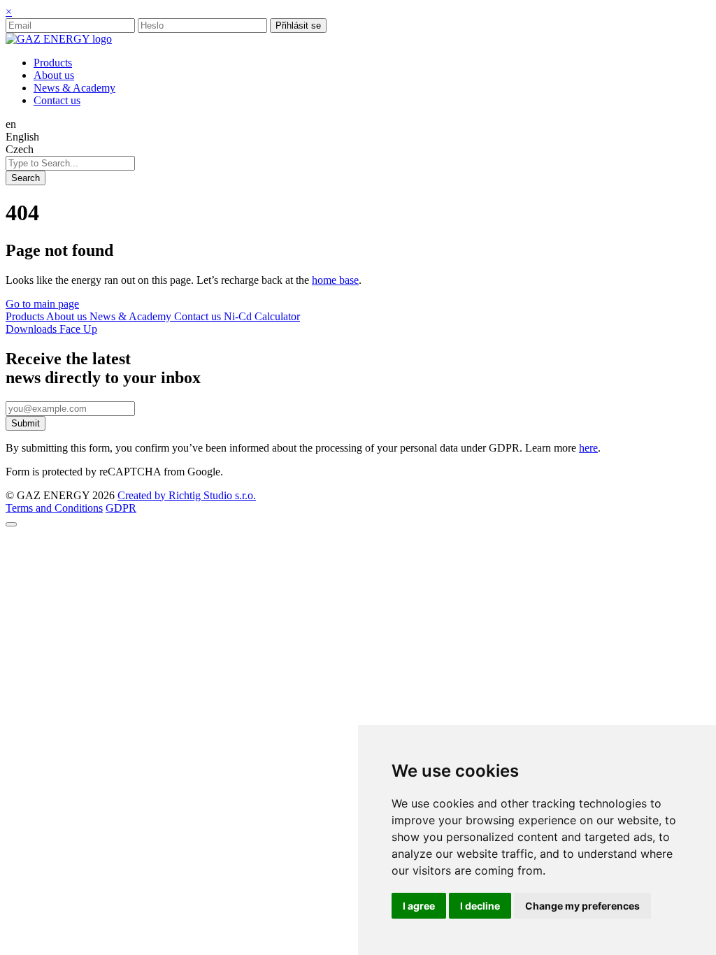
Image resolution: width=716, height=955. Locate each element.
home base (335, 280)
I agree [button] (419, 906)
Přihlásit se (298, 25)
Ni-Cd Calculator (262, 316)
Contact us (199, 316)
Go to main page (42, 304)
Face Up (78, 329)
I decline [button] (480, 906)
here (588, 448)
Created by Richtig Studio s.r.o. (186, 495)
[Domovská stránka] (59, 39)
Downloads (32, 329)
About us (68, 316)
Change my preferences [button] (582, 906)
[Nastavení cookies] (11, 524)
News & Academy (132, 316)
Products (26, 316)
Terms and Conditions (54, 508)
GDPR (121, 508)
